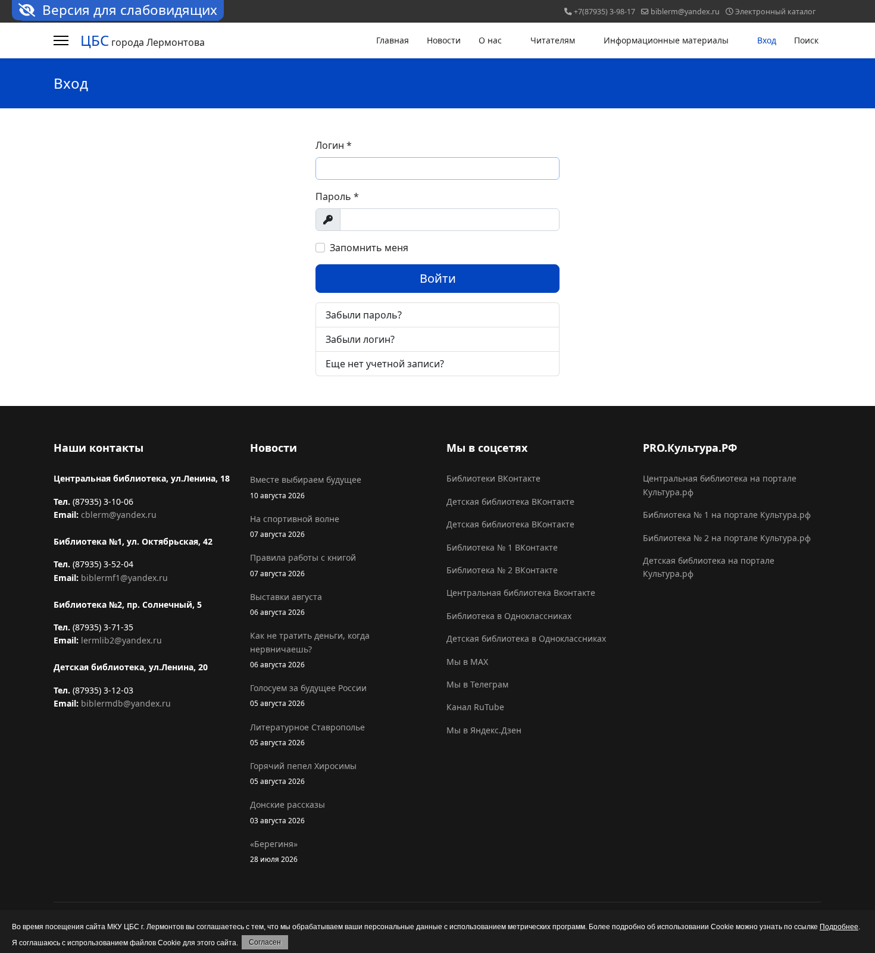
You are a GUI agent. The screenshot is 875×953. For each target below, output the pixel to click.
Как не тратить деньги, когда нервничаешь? (310, 649)
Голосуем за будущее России (308, 695)
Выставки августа (286, 604)
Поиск (806, 40)
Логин (333, 145)
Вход (766, 40)
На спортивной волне (294, 526)
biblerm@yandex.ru (685, 12)
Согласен (265, 942)
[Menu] (61, 40)
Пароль (337, 196)
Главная (392, 40)
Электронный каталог (775, 12)
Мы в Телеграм (477, 684)
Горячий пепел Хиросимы (303, 773)
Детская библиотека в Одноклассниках (526, 638)
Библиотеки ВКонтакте (493, 478)
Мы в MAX (467, 661)
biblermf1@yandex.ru (124, 577)
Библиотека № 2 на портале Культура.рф (727, 537)
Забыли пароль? (364, 314)
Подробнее (839, 927)
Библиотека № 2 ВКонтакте (502, 570)
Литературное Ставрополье (307, 734)
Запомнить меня (369, 247)
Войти (438, 278)
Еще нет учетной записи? (385, 363)
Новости (444, 40)
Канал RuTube (475, 707)
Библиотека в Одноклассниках (508, 615)
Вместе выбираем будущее (305, 486)
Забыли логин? (360, 339)
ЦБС (94, 40)
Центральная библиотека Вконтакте (520, 592)
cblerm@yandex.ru (119, 514)
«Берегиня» (274, 851)
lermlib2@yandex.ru (121, 640)
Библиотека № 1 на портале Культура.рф (727, 514)
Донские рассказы (287, 811)
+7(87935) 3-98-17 (604, 12)
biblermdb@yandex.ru (126, 703)
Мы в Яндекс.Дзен (483, 730)
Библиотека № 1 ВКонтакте (502, 547)
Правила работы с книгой (303, 564)
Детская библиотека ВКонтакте (510, 501)
